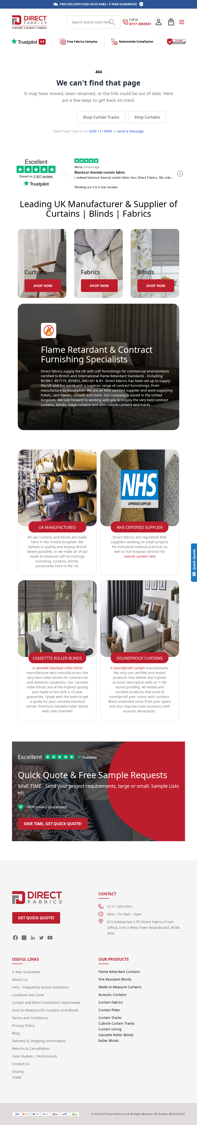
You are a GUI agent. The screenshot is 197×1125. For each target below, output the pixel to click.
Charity (18, 1071)
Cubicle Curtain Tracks (116, 1023)
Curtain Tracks (110, 1017)
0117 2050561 (140, 24)
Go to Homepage (52, 117)
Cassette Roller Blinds (116, 1035)
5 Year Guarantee (123, 4)
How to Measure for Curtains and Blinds (45, 1010)
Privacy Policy (23, 1025)
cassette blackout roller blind (59, 668)
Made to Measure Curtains (120, 987)
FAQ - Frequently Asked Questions (40, 987)
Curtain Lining (110, 1029)
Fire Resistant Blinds (114, 979)
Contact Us (21, 1063)
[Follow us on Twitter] (41, 937)
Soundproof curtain (129, 668)
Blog (16, 1033)
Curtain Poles (109, 1010)
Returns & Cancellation (30, 1048)
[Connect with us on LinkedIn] (32, 937)
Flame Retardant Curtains (119, 971)
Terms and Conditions (30, 1017)
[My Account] (158, 22)
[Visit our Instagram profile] (24, 937)
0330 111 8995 (100, 131)
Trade (16, 1077)
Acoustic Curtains (112, 994)
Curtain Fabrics (110, 1002)
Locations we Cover (28, 994)
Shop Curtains (147, 117)
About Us (19, 979)
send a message (130, 131)
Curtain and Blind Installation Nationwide (46, 1002)
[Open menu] (181, 22)
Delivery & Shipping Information (39, 1040)
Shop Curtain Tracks (101, 117)
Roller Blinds (108, 1040)
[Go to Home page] (29, 22)
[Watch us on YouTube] (50, 937)
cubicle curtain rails (140, 556)
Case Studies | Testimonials (34, 1056)
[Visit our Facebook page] (15, 937)
